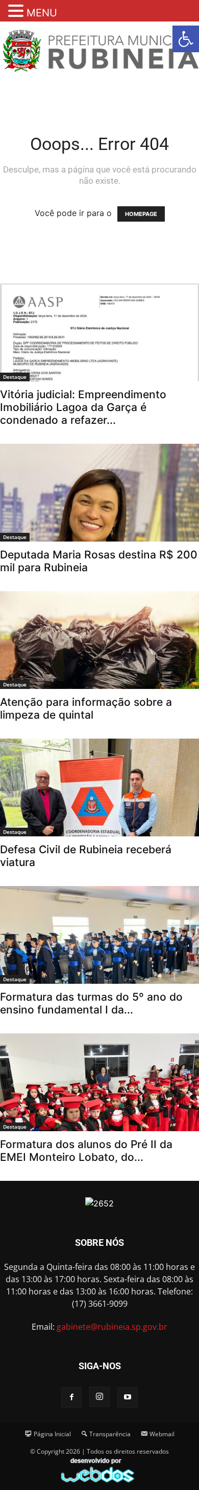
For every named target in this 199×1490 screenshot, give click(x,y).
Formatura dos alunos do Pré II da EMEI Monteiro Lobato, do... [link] (86, 1150)
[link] (185, 39)
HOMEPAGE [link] (141, 214)
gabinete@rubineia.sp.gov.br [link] (112, 1326)
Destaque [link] (15, 376)
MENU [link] (42, 13)
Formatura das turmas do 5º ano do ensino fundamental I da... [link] (91, 1003)
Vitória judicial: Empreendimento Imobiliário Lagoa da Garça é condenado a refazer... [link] (83, 407)
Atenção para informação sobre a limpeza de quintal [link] (86, 708)
